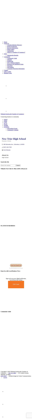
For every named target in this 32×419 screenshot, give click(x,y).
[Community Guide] (11, 338)
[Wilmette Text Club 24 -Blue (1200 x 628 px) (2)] (16, 222)
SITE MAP (4, 376)
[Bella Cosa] (16, 308)
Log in (5, 377)
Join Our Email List (16, 265)
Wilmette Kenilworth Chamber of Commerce (12, 114)
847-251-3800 (12, 373)
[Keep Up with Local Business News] (6, 277)
